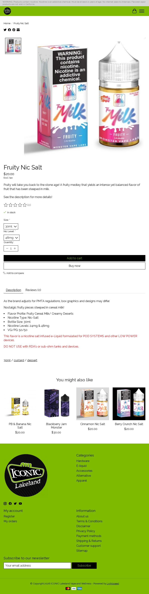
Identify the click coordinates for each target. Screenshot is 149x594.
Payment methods (88, 536)
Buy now (74, 266)
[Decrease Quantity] (7, 248)
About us (82, 516)
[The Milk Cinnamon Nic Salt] (92, 403)
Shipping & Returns (89, 541)
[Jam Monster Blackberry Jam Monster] (56, 403)
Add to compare (15, 273)
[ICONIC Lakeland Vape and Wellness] (7, 11)
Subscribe (84, 565)
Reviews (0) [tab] (33, 290)
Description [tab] (13, 290)
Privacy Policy (85, 531)
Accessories (84, 470)
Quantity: (9, 242)
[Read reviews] (15, 205)
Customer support (88, 545)
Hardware (82, 461)
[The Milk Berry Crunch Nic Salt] (129, 403)
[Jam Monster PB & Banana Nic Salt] (20, 403)
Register (9, 516)
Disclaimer (83, 526)
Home (7, 23)
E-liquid (81, 466)
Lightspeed (113, 583)
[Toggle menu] (141, 11)
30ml (7, 360)
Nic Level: (10, 231)
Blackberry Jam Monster (56, 425)
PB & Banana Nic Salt (20, 425)
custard (19, 360)
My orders (10, 521)
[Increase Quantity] (14, 248)
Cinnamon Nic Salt (92, 424)
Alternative (83, 475)
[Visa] (73, 589)
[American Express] (79, 589)
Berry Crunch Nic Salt (129, 424)
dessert (32, 360)
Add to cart (74, 258)
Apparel (81, 480)
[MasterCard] (68, 589)
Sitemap (82, 550)
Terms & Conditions (89, 521)
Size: (7, 219)
